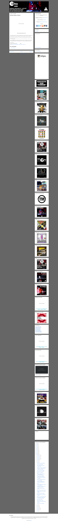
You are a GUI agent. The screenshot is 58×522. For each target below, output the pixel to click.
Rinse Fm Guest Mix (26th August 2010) (41, 361)
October (38, 457)
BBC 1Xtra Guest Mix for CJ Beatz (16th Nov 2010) (41, 374)
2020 (37, 443)
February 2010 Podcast (38, 331)
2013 (37, 449)
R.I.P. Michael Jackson (40, 464)
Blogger (30, 520)
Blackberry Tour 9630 (40, 472)
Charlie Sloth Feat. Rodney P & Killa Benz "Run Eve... (41, 486)
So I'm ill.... (38, 483)
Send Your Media (38, 51)
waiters (23, 44)
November (38, 456)
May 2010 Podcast (37, 329)
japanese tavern (14, 44)
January (38, 509)
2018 (37, 444)
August (38, 459)
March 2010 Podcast (38, 330)
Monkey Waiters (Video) (40, 500)
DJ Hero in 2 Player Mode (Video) (41, 496)
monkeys (17, 44)
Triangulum (44, 19)
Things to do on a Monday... (40, 503)
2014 (37, 448)
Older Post (31, 51)
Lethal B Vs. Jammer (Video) (41, 463)
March (38, 507)
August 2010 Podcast (38, 327)
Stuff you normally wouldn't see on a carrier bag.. (41, 480)
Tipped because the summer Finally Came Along (41, 474)
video (21, 44)
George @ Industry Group (43, 21)
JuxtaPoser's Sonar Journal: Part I (41, 467)
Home (21, 51)
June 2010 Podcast (38, 328)
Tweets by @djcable (38, 47)
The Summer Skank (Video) (40, 470)
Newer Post (12, 51)
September (38, 458)
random (20, 44)
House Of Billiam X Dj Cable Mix (40, 346)
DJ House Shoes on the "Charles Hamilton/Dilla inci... (41, 485)
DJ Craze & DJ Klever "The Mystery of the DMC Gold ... (41, 481)
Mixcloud (45, 309)
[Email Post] (20, 43)
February (38, 508)
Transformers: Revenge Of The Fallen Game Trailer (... (41, 469)
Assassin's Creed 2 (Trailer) (40, 493)
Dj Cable (42, 309)
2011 (37, 451)
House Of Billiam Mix (38, 326)
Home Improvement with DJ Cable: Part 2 (40, 466)
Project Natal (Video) (40, 499)
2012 (37, 450)
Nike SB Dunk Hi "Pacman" (40, 471)
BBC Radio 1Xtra (45, 17)
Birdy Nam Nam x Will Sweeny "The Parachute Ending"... (41, 497)
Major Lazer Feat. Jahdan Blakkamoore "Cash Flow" (41, 476)
